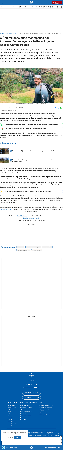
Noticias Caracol (11, 405)
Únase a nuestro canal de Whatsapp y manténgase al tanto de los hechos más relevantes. (31, 124)
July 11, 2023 (41, 220)
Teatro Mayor (11, 419)
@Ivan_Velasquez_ (7, 209)
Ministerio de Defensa (23, 250)
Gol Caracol (10, 409)
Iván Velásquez (36, 250)
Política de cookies (43, 412)
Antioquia (14, 33)
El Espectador (11, 417)
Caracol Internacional (12, 421)
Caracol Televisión (12, 407)
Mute (46, 448)
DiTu (9, 415)
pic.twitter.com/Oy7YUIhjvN (31, 218)
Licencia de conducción (37, 6)
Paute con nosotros (24, 417)
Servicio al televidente (25, 405)
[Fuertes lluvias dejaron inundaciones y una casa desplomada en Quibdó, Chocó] (4, 151)
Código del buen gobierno (26, 411)
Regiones (8, 33)
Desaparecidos (47, 247)
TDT (21, 409)
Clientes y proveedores (25, 415)
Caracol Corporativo (12, 423)
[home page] (31, 2)
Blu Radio (2, 33)
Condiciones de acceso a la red (46, 405)
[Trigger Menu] (2, 2)
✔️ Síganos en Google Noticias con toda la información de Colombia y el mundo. (28, 191)
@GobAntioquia (22, 216)
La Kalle (9, 411)
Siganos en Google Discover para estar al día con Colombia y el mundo (26, 129)
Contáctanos (23, 413)
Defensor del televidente (26, 407)
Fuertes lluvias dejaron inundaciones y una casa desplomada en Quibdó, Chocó (35, 151)
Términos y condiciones (44, 414)
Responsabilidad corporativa (45, 407)
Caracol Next (10, 425)
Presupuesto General (25, 6)
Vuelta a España (48, 6)
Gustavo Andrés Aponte (13, 6)
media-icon (31, 447)
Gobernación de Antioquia (33, 247)
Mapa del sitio (23, 419)
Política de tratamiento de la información (45, 410)
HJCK (9, 413)
